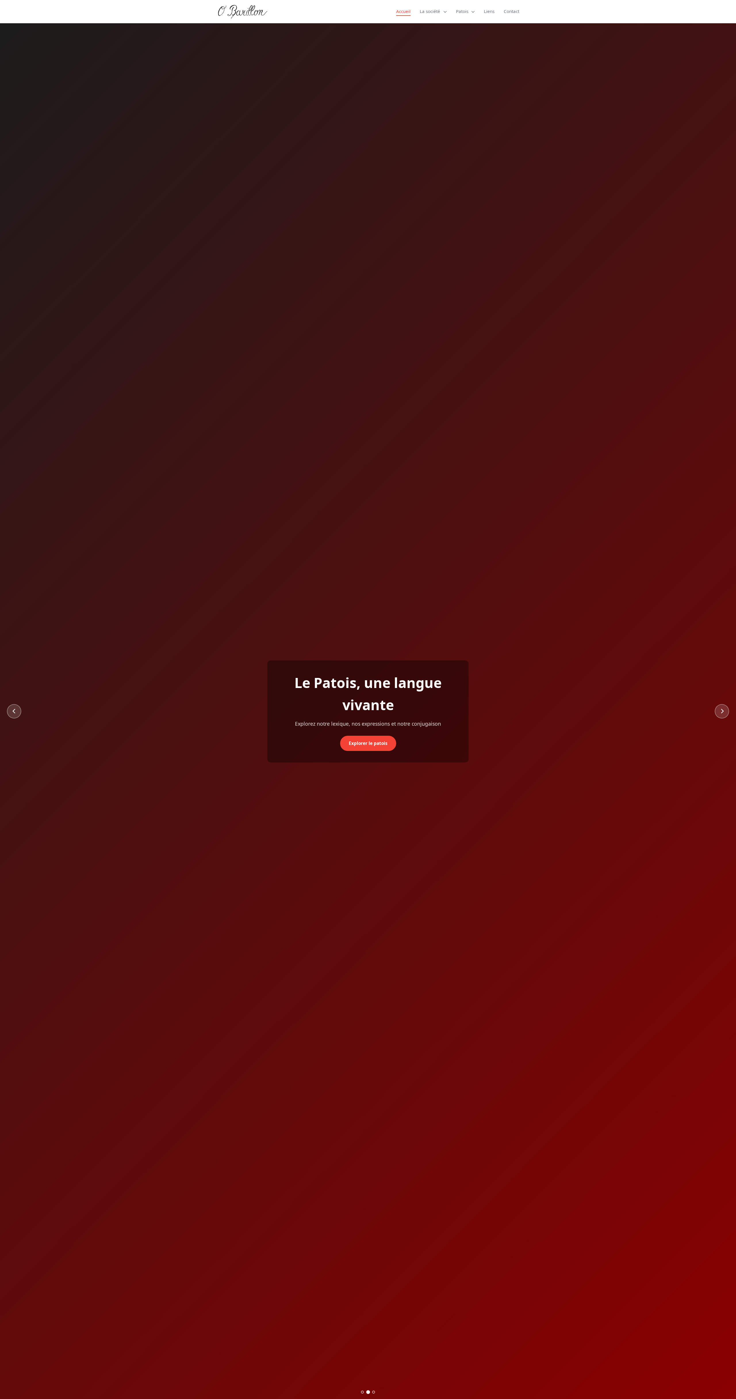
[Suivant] (722, 711)
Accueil (403, 11)
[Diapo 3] (373, 1392)
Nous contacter (368, 732)
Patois (462, 11)
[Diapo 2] (368, 1392)
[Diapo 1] (362, 1392)
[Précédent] (14, 711)
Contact (511, 11)
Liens (489, 11)
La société (430, 11)
